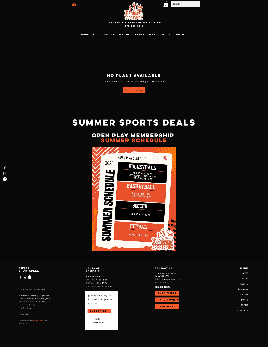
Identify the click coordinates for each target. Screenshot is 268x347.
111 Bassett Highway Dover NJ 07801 (134, 22)
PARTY (244, 299)
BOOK (245, 278)
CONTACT (242, 310)
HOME (245, 273)
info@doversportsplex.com (168, 279)
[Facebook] (5, 168)
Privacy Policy (24, 313)
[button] (165, 4)
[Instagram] (5, 173)
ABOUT (244, 305)
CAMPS (244, 294)
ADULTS (244, 283)
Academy (243, 289)
